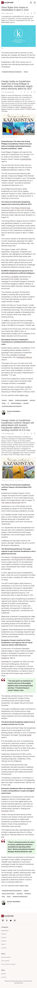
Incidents (3, 947)
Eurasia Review (25, 159)
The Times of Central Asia (20, 208)
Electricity (32, 400)
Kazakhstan (28, 893)
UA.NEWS (14, 277)
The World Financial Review (21, 557)
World (3, 944)
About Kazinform (6, 957)
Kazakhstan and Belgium (21, 400)
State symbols (5, 960)
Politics (3, 934)
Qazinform (16, 452)
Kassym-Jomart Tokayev (8, 893)
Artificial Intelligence (16, 403)
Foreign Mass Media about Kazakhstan (12, 71)
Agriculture (20, 893)
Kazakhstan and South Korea (20, 896)
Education (26, 403)
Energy (4, 403)
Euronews (5, 811)
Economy (3, 937)
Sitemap (3, 973)
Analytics (4, 400)
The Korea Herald (25, 735)
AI (8, 403)
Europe (9, 896)
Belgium (11, 400)
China (3, 896)
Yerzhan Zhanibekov (13, 411)
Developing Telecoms (24, 357)
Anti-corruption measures (8, 964)
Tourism (26, 71)
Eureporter (5, 658)
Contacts (3, 977)
